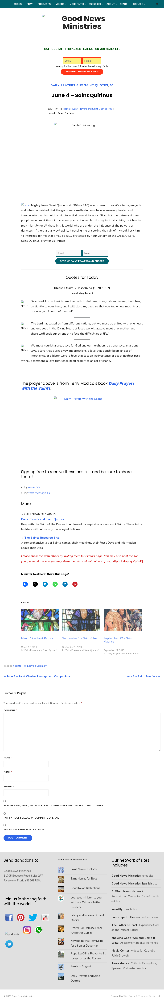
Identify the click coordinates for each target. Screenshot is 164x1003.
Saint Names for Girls (84, 869)
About (111, 4)
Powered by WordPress (123, 996)
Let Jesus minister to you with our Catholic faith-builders (86, 902)
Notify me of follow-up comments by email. (32, 817)
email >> (34, 487)
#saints (17, 666)
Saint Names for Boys (84, 878)
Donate (138, 4)
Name (8, 757)
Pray (30, 4)
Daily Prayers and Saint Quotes (79, 85)
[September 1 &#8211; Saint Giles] (81, 620)
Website (9, 786)
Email (8, 772)
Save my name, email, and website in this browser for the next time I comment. (54, 805)
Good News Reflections (85, 888)
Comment (10, 710)
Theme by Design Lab (149, 996)
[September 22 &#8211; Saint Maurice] (123, 620)
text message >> (39, 493)
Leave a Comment (37, 666)
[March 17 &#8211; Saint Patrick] (40, 620)
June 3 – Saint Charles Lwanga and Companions (39, 676)
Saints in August (81, 966)
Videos (60, 4)
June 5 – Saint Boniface (141, 676)
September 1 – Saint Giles (79, 638)
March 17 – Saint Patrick (37, 638)
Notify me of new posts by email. (25, 829)
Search (124, 4)
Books (17, 4)
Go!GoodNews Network (127, 891)
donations (24, 860)
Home (66, 108)
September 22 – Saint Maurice (118, 639)
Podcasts (44, 4)
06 (112, 85)
